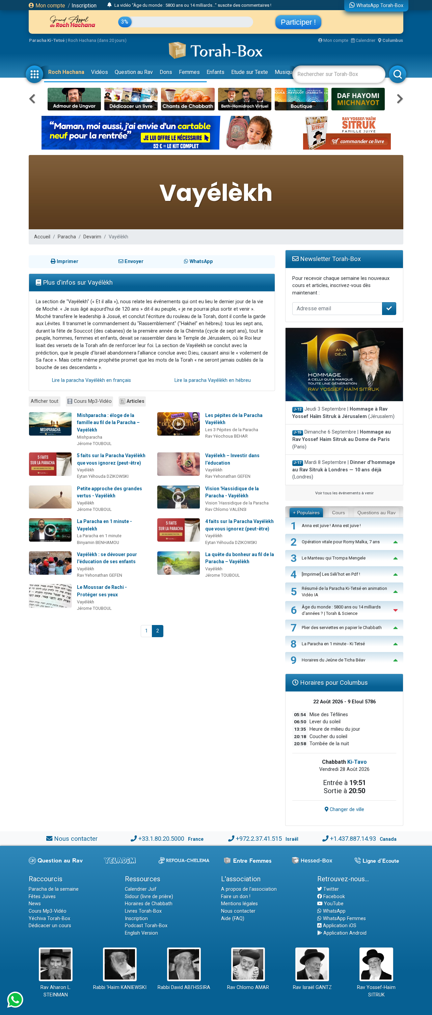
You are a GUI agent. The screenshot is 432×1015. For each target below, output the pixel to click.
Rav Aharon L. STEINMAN (55, 991)
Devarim (92, 237)
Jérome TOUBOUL (94, 443)
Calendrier (365, 40)
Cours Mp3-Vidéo (93, 401)
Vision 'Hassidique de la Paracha (237, 502)
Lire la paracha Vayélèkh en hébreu (212, 380)
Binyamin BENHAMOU (98, 542)
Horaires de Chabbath (148, 904)
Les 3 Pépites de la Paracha (231, 429)
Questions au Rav (376, 512)
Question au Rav (134, 72)
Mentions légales (239, 904)
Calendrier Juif (141, 889)
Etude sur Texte (249, 72)
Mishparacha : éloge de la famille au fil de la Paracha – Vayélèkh (108, 423)
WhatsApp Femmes (344, 918)
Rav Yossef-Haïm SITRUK (376, 991)
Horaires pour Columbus (333, 682)
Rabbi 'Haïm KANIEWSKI (119, 987)
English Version (141, 933)
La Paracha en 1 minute (99, 535)
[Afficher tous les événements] (109, 5)
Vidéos (99, 72)
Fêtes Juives (42, 897)
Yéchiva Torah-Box (49, 918)
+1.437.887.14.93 (353, 838)
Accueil (42, 237)
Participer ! (298, 22)
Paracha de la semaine (54, 889)
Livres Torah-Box (143, 911)
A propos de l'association (249, 889)
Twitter (330, 889)
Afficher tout (44, 401)
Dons (166, 72)
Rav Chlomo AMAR (248, 987)
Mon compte (49, 5)
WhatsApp (334, 911)
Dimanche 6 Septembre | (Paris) (341, 439)
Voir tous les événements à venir (344, 493)
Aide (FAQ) (232, 918)
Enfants (215, 72)
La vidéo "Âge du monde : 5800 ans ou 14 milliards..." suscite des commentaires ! (192, 5)
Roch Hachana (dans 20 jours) (97, 40)
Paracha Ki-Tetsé (47, 40)
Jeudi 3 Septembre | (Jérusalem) (343, 412)
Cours (338, 512)
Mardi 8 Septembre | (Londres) (343, 470)
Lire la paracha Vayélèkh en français (91, 380)
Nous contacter (76, 838)
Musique (285, 72)
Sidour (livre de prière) (149, 897)
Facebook (333, 897)
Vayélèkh (85, 469)
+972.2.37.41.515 (259, 838)
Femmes (189, 72)
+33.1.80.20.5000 (161, 838)
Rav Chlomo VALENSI (225, 509)
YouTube (333, 904)
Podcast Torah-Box (146, 926)
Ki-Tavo (357, 762)
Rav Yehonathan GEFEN (227, 476)
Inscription (84, 5)
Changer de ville (346, 809)
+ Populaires (306, 512)
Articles (135, 401)
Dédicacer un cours (50, 926)
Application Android (344, 933)
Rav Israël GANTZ (312, 987)
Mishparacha (89, 437)
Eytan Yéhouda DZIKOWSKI (103, 476)
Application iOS (339, 926)
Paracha (67, 237)
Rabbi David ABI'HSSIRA (184, 987)
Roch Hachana (66, 72)
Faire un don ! (235, 897)
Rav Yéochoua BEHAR (226, 436)
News (35, 904)
